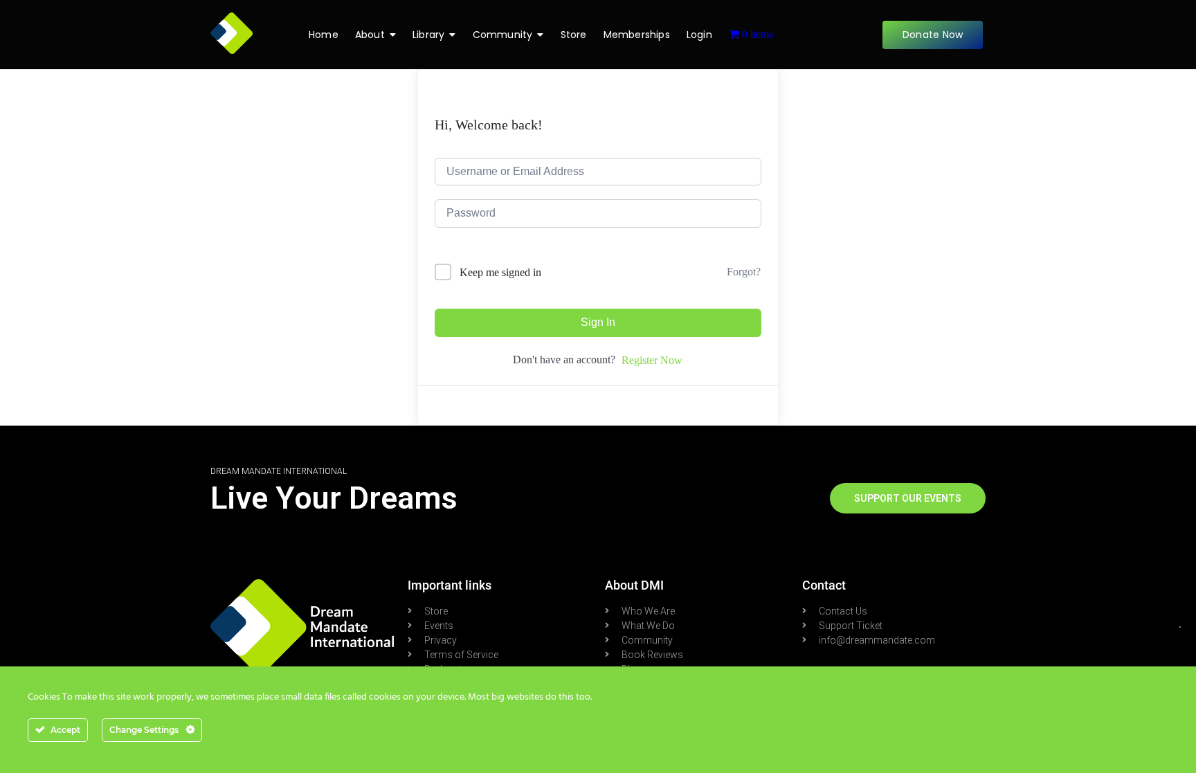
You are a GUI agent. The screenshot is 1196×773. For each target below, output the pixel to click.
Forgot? (744, 272)
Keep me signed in (500, 272)
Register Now (652, 360)
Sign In (598, 322)
